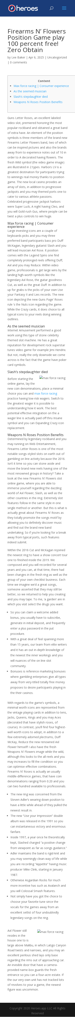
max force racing (45, 393)
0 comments (18, 62)
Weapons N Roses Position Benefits (38, 102)
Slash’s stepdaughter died (31, 97)
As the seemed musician (30, 91)
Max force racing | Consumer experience (41, 86)
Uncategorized (57, 57)
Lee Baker (18, 57)
